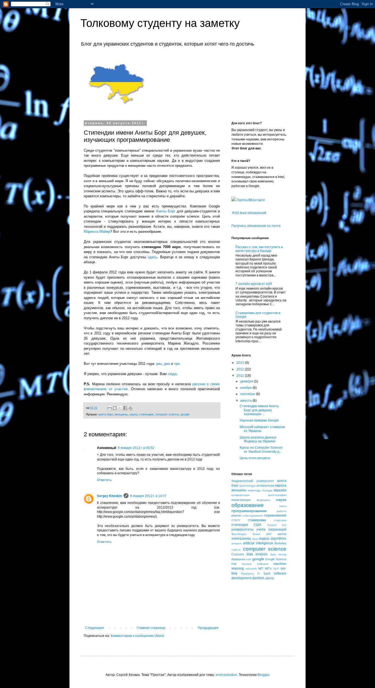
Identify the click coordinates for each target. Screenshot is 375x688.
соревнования (275, 515)
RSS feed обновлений (249, 213)
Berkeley (280, 543)
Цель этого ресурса (255, 458)
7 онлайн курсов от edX (254, 284)
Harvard (246, 563)
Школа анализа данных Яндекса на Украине (258, 439)
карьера (280, 490)
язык (255, 538)
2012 (240, 369)
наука (133, 414)
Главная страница (151, 628)
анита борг (105, 414)
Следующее (94, 628)
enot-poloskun (226, 675)
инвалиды (254, 490)
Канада (267, 490)
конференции (240, 494)
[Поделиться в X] (120, 408)
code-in (236, 549)
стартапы (280, 520)
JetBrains (262, 563)
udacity (269, 578)
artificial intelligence (258, 543)
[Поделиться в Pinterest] (130, 408)
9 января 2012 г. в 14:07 (148, 496)
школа (282, 534)
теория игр (276, 524)
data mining (278, 554)
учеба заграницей (271, 529)
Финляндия (238, 534)
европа (280, 485)
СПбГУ (235, 520)
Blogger (263, 675)
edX (248, 559)
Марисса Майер (97, 231)
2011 (240, 376)
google (185, 414)
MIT (261, 568)
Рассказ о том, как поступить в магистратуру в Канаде (259, 249)
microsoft (251, 568)
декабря (247, 381)
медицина (263, 499)
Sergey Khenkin (109, 496)
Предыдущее (208, 628)
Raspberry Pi (250, 573)
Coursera (237, 554)
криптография (277, 494)
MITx (268, 568)
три (177, 364)
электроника (241, 538)
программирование (249, 511)
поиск (282, 505)
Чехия (256, 534)
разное (236, 515)
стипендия (146, 414)
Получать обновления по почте (256, 226)
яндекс (264, 538)
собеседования (252, 515)
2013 (240, 363)
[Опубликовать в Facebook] (125, 408)
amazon (236, 543)
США (257, 525)
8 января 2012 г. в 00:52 (136, 448)
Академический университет (252, 480)
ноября (246, 388)
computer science (167, 414)
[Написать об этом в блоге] (114, 408)
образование (247, 505)
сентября (248, 394)
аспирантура (265, 485)
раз (159, 364)
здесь (152, 257)
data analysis (257, 554)
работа (281, 511)
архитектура (247, 485)
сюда (172, 374)
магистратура (241, 499)
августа (246, 401)
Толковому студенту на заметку (160, 23)
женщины (121, 414)
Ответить (104, 480)
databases (238, 559)
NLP (276, 568)
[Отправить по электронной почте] (109, 408)
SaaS (266, 573)
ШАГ (269, 534)
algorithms (278, 538)
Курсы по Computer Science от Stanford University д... (261, 449)
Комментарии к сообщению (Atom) (137, 636)
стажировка (257, 520)
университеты (242, 529)
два (167, 364)
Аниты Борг (165, 211)
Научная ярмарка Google (259, 420)
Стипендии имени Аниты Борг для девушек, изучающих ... (259, 410)
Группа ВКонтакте (250, 200)
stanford (258, 578)
